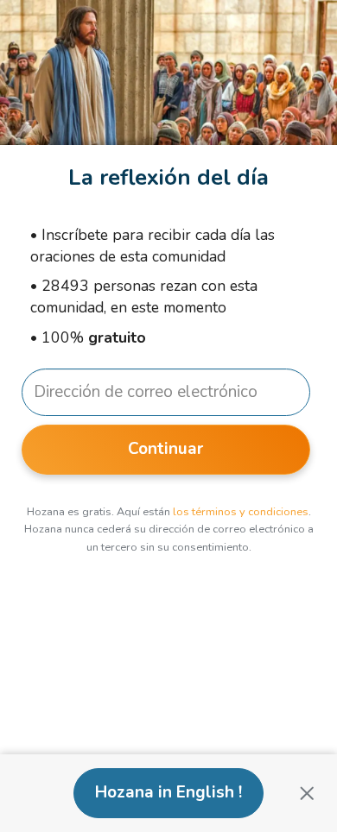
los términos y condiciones (240, 512)
